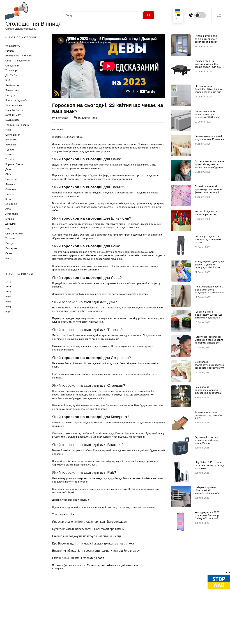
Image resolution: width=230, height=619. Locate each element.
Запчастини (12, 90)
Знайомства (12, 85)
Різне (8, 129)
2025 (8, 287)
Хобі (7, 80)
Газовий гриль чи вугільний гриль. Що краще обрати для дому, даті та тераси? (209, 65)
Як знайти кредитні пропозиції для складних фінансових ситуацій (209, 189)
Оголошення (12, 134)
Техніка (9, 159)
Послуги (10, 95)
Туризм (9, 149)
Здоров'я (10, 144)
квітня (110, 565)
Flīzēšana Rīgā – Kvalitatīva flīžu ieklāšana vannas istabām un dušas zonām (209, 90)
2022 (8, 302)
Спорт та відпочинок (17, 60)
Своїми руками (14, 233)
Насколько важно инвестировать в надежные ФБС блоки (207, 114)
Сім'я (8, 174)
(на (66, 565)
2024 (8, 292)
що (136, 565)
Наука (8, 154)
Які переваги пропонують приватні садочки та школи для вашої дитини (209, 164)
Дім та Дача (12, 75)
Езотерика (11, 248)
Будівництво (12, 119)
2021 (8, 307)
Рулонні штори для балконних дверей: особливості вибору (206, 38)
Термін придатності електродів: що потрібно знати (209, 415)
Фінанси (10, 184)
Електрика (11, 203)
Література (11, 213)
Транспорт (11, 70)
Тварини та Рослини (17, 124)
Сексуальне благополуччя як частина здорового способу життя (209, 364)
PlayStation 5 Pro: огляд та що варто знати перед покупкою (209, 465)
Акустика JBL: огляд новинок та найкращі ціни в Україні (207, 440)
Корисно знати (14, 164)
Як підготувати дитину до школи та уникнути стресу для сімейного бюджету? (209, 266)
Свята (8, 253)
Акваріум (10, 189)
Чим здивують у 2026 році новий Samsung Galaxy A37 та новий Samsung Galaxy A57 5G (209, 517)
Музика (9, 218)
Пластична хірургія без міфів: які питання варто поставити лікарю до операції (209, 341)
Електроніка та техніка (18, 55)
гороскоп (80, 565)
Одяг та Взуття (14, 110)
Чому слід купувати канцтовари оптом (206, 213)
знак (102, 565)
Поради (9, 243)
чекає (129, 565)
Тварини (10, 238)
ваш (71, 565)
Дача (8, 169)
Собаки (9, 194)
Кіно (7, 228)
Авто (8, 208)
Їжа (7, 258)
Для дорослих (13, 105)
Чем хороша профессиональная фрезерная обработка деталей (208, 391)
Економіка (11, 139)
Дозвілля (10, 223)
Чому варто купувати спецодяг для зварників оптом (208, 239)
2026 (8, 282)
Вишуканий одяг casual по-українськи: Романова (209, 138)
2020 (8, 312)
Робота (9, 50)
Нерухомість (12, 45)
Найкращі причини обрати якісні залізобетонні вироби (207, 490)
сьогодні (120, 565)
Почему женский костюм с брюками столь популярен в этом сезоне (209, 289)
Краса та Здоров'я (16, 100)
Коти (8, 199)
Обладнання (12, 65)
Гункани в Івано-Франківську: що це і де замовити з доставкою (208, 314)
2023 (8, 297)
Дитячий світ (12, 115)
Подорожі (11, 179)
